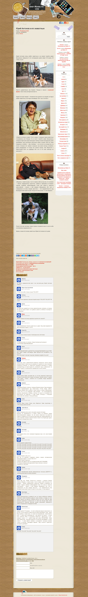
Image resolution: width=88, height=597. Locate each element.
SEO (63, 91)
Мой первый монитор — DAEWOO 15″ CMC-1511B (64, 54)
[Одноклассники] (20, 255)
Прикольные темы (62, 134)
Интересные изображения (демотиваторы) (27, 269)
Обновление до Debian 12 (64, 46)
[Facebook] (18, 255)
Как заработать (63, 127)
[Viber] (33, 255)
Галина (24, 358)
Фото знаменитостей (63, 158)
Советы (62, 150)
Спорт (62, 153)
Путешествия (63, 141)
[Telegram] (38, 255)
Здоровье (62, 115)
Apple (63, 81)
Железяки (62, 108)
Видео (62, 100)
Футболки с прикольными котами (24, 270)
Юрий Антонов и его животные (30, 28)
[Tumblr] (31, 255)
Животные (63, 110)
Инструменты (62, 119)
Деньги (63, 103)
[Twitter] (24, 255)
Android (63, 79)
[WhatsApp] (35, 255)
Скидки (63, 148)
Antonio (21, 33)
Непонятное (63, 131)
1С (63, 77)
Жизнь (62, 112)
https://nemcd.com (62, 595)
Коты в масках (20, 271)
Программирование (63, 136)
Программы (63, 139)
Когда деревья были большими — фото (26, 266)
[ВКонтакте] (17, 255)
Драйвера (62, 105)
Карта (35, 17)
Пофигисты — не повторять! (23, 267)
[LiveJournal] (29, 255)
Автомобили (63, 96)
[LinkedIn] (27, 255)
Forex (63, 84)
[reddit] (26, 255)
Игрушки (62, 117)
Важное (23, 17)
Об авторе (29, 17)
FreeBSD (63, 86)
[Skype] (36, 255)
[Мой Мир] (22, 255)
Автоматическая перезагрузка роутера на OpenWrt (64, 60)
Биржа (63, 98)
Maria (23, 314)
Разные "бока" (62, 146)
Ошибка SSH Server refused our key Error (64, 66)
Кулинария (62, 129)
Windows (62, 93)
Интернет (62, 124)
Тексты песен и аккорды (63, 155)
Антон (58, 48)
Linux (63, 89)
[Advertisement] (34, 45)
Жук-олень (64, 170)
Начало (16, 17)
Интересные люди (24, 30)
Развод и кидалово (63, 143)
